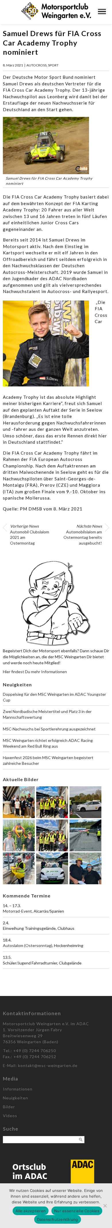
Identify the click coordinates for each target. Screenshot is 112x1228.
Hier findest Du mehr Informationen (35, 671)
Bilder (9, 1106)
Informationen (17, 1088)
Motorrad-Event (17, 911)
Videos (10, 1115)
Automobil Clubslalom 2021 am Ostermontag (29, 534)
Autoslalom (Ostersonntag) (27, 945)
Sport (53, 65)
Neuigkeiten (15, 1097)
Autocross (36, 65)
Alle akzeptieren (31, 1211)
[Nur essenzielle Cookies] (105, 1206)
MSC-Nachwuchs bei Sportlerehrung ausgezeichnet (49, 728)
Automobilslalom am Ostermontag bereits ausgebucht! (82, 534)
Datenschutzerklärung (57, 1219)
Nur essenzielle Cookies (76, 1211)
